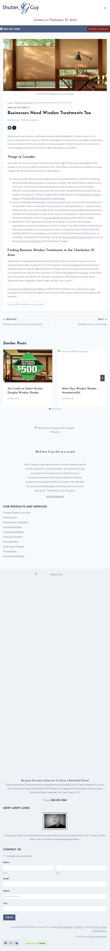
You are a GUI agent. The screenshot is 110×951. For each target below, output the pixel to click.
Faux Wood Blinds (12, 527)
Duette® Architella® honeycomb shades (26, 304)
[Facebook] (10, 128)
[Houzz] (16, 943)
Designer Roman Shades (28, 241)
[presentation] (27, 365)
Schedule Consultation (99, 29)
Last (58, 873)
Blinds (60, 926)
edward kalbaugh (55, 496)
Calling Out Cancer (86, 288)
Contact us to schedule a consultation (27, 288)
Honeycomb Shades (13, 531)
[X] (14, 128)
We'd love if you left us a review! (55, 452)
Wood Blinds (10, 551)
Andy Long (14, 398)
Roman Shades (10, 541)
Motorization (10, 517)
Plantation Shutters (13, 536)
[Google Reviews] (11, 943)
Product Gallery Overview (16, 512)
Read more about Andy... (67, 839)
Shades (68, 926)
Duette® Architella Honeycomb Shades (44, 198)
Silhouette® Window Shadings (77, 237)
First (5, 873)
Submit (9, 917)
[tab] (49, 409)
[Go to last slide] (7, 378)
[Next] (102, 378)
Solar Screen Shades (13, 546)
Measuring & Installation (16, 522)
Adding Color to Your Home (92, 322)
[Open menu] (104, 8)
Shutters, (79, 926)
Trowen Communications (97, 936)
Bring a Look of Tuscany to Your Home (22, 322)
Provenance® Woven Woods (56, 217)
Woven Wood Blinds (14, 556)
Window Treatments (18, 108)
